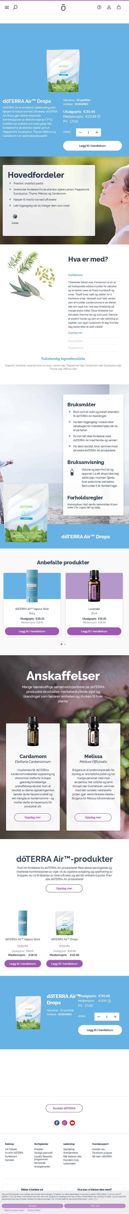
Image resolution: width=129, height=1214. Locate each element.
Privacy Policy (34, 1210)
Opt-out (95, 1206)
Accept (32, 1206)
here (95, 1199)
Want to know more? (14, 1210)
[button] (61, 644)
